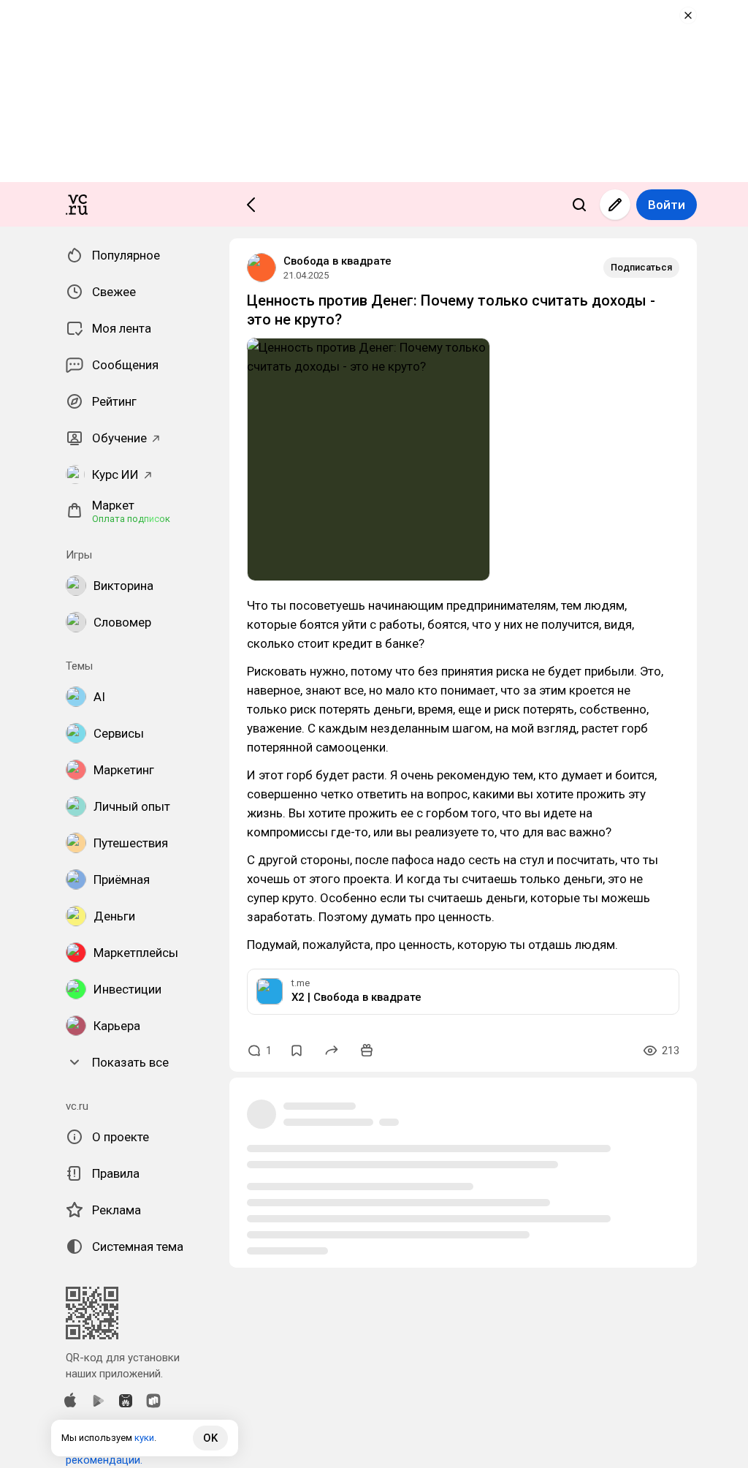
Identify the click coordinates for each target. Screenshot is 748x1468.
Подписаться (641, 267)
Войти (666, 204)
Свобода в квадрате (337, 261)
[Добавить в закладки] (296, 1050)
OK (210, 1438)
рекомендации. (104, 1460)
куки (144, 1437)
